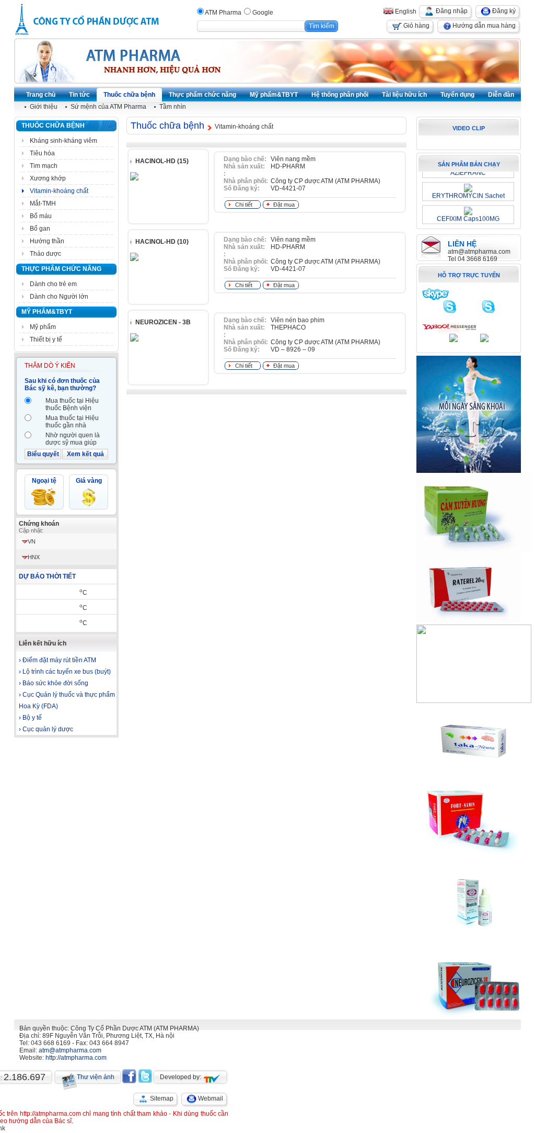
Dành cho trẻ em (53, 284)
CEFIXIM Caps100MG (468, 216)
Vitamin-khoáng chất (59, 191)
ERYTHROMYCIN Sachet (468, 193)
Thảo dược (45, 253)
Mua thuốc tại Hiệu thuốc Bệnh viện (72, 404)
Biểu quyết (43, 454)
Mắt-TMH (43, 203)
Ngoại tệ (44, 480)
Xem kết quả (85, 454)
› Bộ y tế (30, 717)
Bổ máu (41, 216)
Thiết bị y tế (46, 339)
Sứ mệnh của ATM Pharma (108, 106)
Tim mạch (43, 165)
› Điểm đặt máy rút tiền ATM (57, 660)
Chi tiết (243, 204)
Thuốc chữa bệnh (53, 125)
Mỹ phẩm (43, 327)
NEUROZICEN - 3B (163, 322)
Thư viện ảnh (95, 1077)
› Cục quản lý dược (46, 729)
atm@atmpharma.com (479, 251)
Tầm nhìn (172, 106)
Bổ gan (40, 228)
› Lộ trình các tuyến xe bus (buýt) (65, 671)
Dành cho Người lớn (59, 296)
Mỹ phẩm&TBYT (46, 311)
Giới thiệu (43, 106)
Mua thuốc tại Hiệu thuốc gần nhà (72, 421)
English (404, 11)
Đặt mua (284, 204)
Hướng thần (47, 241)
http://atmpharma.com (76, 1057)
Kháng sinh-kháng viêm (63, 140)
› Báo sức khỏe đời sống (53, 683)
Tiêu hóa (42, 153)
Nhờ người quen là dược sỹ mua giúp (72, 439)
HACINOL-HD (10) (162, 241)
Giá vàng (89, 480)
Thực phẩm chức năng (61, 269)
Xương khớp (48, 178)
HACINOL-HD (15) (162, 161)
